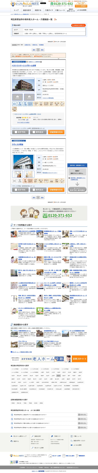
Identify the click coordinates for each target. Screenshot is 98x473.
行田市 (58, 372)
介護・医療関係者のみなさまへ (57, 467)
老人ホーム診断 (39, 448)
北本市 (45, 379)
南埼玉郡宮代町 (76, 389)
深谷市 (47, 375)
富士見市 (57, 379)
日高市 (19, 382)
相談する (16, 441)
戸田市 (73, 375)
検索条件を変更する (78, 25)
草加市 (58, 375)
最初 (34, 50)
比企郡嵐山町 (15, 385)
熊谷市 (47, 372)
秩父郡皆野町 (75, 385)
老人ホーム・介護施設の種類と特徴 (22, 352)
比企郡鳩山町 (48, 385)
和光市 (23, 379)
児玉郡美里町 (42, 389)
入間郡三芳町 (54, 382)
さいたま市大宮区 (34, 369)
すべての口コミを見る (23, 122)
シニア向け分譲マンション (51, 341)
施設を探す (38, 436)
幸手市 (79, 379)
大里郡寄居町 (67, 389)
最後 (42, 50)
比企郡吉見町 (40, 385)
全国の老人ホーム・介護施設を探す (21, 14)
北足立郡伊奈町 (45, 382)
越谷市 (63, 375)
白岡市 (37, 382)
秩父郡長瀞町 (15, 389)
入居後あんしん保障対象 (34, 62)
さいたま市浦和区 (75, 369)
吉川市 (24, 382)
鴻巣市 (42, 375)
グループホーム (22, 341)
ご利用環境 (22, 467)
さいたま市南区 (15, 372)
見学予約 (20, 132)
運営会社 (46, 467)
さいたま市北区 (24, 369)
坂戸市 (73, 379)
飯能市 (74, 372)
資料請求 (38, 132)
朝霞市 (13, 379)
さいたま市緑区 (24, 372)
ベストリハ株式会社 (48, 98)
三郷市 (62, 379)
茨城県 (30, 403)
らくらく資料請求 (81, 6)
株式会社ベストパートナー (50, 173)
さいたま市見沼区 (45, 369)
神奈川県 (19, 403)
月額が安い (35, 44)
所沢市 (69, 372)
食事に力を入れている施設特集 (27, 231)
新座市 (29, 379)
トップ (12, 14)
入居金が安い (27, 44)
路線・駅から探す (35, 441)
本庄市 (13, 375)
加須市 (80, 372)
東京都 (13, 403)
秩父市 (64, 372)
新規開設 (41, 44)
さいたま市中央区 (55, 369)
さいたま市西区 (15, 369)
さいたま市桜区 (65, 369)
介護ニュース (77, 436)
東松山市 (19, 375)
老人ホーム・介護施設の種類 (57, 439)
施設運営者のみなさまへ (73, 467)
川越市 (42, 372)
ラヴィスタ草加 (17, 144)
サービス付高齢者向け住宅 (77, 331)
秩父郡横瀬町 (67, 385)
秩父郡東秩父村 (32, 389)
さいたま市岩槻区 (34, 372)
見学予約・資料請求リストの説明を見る (78, 178)
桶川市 (34, 379)
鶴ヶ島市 (14, 382)
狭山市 (31, 375)
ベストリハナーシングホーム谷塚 (24, 65)
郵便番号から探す (35, 443)
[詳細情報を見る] (56, 132)
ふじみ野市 (31, 382)
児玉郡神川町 (50, 389)
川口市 (53, 372)
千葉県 (24, 403)
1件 (27, 120)
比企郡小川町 (23, 385)
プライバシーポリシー (31, 467)
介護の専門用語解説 (55, 443)
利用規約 (41, 467)
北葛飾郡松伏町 (24, 392)
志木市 (18, 379)
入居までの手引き (54, 441)
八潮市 (51, 379)
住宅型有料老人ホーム (50, 331)
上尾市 (53, 375)
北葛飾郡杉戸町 (15, 392)
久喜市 (40, 379)
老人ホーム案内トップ (19, 436)
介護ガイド (57, 436)
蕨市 (69, 375)
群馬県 (41, 403)
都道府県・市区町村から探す (37, 439)
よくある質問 (77, 445)
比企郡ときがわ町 (58, 385)
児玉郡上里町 (59, 389)
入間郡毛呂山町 (63, 382)
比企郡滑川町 (80, 382)
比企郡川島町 (31, 385)
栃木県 (35, 403)
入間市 (79, 375)
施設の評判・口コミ (79, 441)
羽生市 (36, 375)
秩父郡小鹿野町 (23, 389)
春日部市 (25, 375)
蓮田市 (68, 379)
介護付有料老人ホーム (24, 331)
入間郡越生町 (72, 382)
